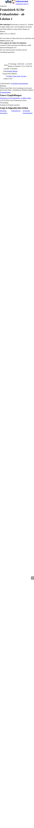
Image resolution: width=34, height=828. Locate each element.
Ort (7, 76)
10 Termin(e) (13, 69)
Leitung (5, 71)
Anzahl (5, 69)
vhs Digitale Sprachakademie (19, 83)
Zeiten (6, 65)
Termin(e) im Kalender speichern (10, 105)
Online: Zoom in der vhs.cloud (17, 76)
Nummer (5, 74)
